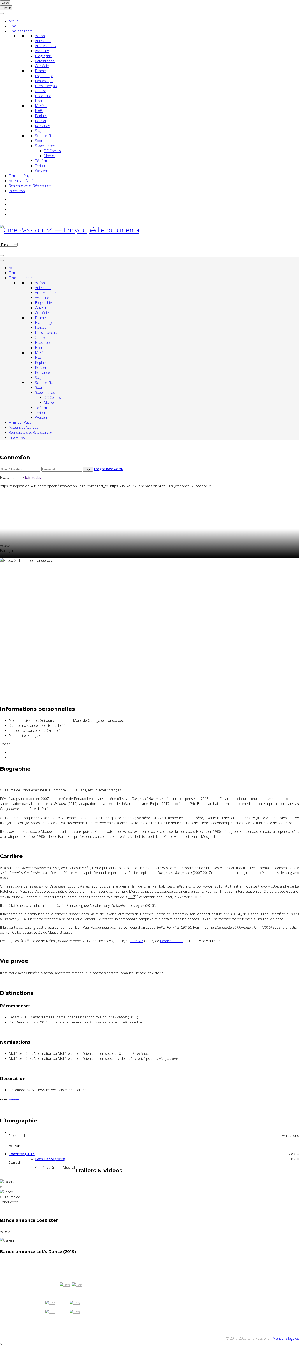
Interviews (17, 190)
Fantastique (44, 80)
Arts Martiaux (45, 45)
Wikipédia (14, 1099)
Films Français (46, 85)
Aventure (42, 51)
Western (41, 170)
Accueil (14, 21)
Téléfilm (41, 160)
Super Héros (45, 145)
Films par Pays (20, 175)
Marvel (49, 155)
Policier (40, 120)
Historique (43, 96)
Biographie (43, 56)
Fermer (6, 7)
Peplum (41, 115)
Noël (39, 110)
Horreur (41, 100)
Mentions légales (286, 1338)
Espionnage (44, 75)
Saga (39, 130)
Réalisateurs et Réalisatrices (31, 185)
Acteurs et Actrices (23, 180)
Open (5, 2)
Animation (43, 40)
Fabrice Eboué (171, 940)
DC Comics (52, 150)
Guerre (40, 90)
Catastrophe (45, 61)
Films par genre (21, 31)
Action (40, 35)
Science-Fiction (46, 135)
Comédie (42, 65)
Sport (39, 140)
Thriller (40, 165)
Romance (42, 125)
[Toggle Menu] (2, 13)
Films (13, 26)
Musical (41, 105)
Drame (40, 70)
